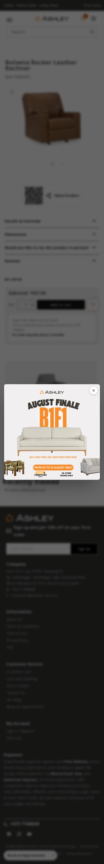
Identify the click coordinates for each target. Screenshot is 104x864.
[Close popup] (93, 390)
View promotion (52, 432)
